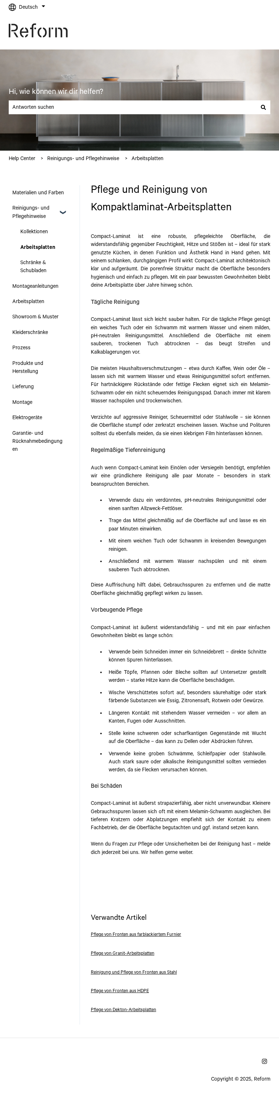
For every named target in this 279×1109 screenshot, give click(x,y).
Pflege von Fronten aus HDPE (120, 991)
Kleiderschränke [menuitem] (30, 332)
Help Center (22, 159)
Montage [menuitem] (22, 402)
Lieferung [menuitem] (23, 387)
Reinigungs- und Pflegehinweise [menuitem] (30, 212)
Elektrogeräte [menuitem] (27, 418)
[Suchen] (263, 107)
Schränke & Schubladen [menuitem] (33, 267)
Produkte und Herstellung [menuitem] (27, 367)
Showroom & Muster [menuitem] (35, 317)
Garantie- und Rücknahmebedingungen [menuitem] (37, 441)
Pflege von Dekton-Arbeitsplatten (123, 1010)
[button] (63, 208)
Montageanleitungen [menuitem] (35, 286)
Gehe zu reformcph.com (236, 32)
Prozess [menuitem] (21, 348)
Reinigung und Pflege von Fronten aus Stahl (134, 972)
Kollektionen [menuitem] (34, 232)
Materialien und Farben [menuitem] (38, 193)
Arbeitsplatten (147, 159)
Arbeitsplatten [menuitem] (37, 247)
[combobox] (132, 107)
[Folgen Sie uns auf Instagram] (264, 1061)
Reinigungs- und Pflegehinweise (83, 159)
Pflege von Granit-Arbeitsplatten (122, 953)
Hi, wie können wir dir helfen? (56, 92)
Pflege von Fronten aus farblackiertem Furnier (136, 934)
